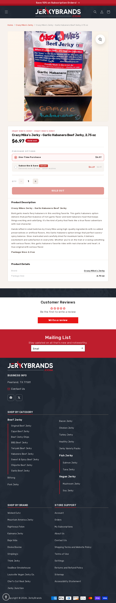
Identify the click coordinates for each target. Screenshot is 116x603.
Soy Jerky (68, 490)
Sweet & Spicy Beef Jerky (25, 459)
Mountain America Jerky (20, 520)
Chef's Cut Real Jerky (19, 581)
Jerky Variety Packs (69, 448)
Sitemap (59, 574)
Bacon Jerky (65, 421)
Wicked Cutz (14, 513)
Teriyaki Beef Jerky (21, 448)
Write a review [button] (57, 320)
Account (59, 513)
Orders (58, 520)
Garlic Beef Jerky (20, 471)
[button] (6, 12)
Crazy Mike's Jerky (24, 25)
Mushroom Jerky (71, 484)
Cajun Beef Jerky (20, 431)
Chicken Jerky (66, 428)
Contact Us (18, 388)
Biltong (11, 477)
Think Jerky (14, 561)
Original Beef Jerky (21, 426)
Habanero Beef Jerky (22, 454)
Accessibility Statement (68, 581)
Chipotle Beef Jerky (21, 465)
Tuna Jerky (69, 469)
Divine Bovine (15, 547)
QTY (14, 181)
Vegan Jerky (67, 476)
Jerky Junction (16, 588)
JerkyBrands (35, 598)
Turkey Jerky (66, 434)
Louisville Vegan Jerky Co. (21, 574)
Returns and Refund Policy (69, 568)
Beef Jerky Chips (20, 437)
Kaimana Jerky (15, 533)
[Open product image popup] (100, 39)
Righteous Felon (16, 527)
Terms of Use (62, 554)
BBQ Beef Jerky (19, 442)
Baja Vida (12, 540)
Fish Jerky (66, 455)
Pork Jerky (13, 484)
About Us (59, 533)
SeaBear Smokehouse (19, 568)
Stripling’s (13, 554)
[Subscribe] (82, 348)
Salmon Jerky (70, 462)
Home (10, 25)
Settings (59, 561)
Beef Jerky (15, 419)
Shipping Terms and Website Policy (73, 547)
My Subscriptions (64, 527)
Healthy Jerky (66, 441)
